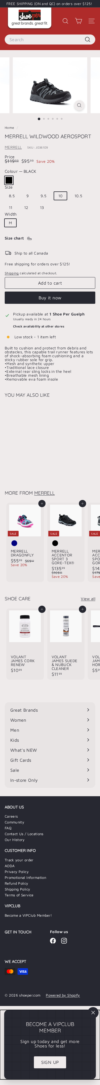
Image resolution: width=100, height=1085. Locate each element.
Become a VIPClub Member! (28, 915)
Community (14, 822)
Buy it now (50, 297)
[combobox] (50, 39)
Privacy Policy (17, 871)
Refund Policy (16, 883)
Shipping (12, 273)
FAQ (8, 828)
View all (88, 599)
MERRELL (13, 147)
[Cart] (78, 21)
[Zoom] (79, 105)
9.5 (43, 195)
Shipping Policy (17, 889)
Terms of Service (19, 895)
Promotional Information (25, 877)
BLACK (9, 180)
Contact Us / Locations (24, 834)
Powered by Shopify (63, 995)
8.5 (12, 195)
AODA (9, 866)
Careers (11, 816)
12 (26, 207)
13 (42, 207)
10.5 (78, 195)
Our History (15, 839)
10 (60, 195)
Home (10, 127)
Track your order (19, 860)
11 (10, 207)
